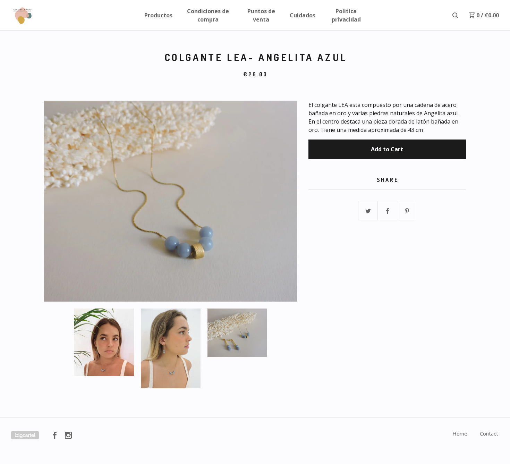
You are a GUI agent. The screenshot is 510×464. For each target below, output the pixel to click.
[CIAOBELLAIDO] (47, 15)
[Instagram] (68, 435)
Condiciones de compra (208, 15)
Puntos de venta (261, 15)
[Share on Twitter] (368, 211)
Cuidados (302, 15)
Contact (489, 433)
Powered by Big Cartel (25, 435)
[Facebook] (55, 435)
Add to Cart (387, 149)
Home (459, 433)
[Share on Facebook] (387, 211)
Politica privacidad (346, 15)
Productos (158, 15)
